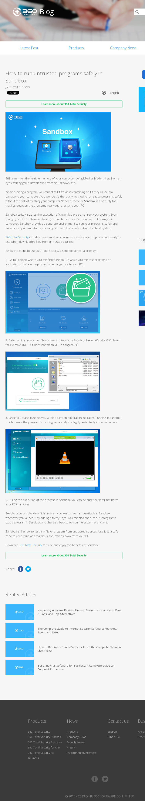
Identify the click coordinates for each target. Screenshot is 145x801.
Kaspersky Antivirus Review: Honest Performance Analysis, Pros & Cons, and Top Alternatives (79, 612)
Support (112, 731)
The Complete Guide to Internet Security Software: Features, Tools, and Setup (77, 630)
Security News (75, 742)
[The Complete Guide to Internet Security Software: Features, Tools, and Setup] (19, 630)
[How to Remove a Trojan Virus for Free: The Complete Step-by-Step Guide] (19, 649)
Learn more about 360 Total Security (63, 104)
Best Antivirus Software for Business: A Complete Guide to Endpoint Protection (76, 667)
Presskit (71, 747)
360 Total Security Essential (45, 737)
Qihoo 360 (114, 737)
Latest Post (29, 47)
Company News (76, 737)
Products (76, 47)
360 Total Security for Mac (44, 747)
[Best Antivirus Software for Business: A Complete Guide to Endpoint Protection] (19, 667)
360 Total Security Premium (45, 742)
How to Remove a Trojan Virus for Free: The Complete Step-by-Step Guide (79, 649)
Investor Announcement (81, 752)
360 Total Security (17, 237)
